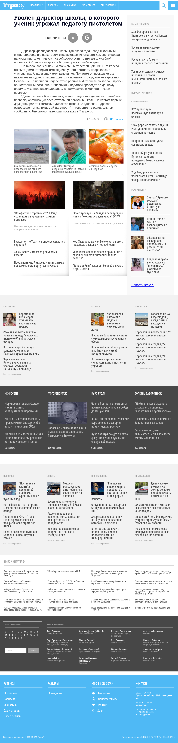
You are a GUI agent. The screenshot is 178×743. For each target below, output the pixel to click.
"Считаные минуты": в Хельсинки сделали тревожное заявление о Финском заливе (23, 601)
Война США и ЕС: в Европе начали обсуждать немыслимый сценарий (151, 601)
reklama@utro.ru (143, 715)
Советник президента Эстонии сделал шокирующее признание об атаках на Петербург (21, 573)
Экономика (70, 5)
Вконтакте (104, 693)
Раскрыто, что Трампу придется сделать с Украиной (39, 243)
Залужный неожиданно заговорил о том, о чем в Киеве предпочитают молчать (154, 583)
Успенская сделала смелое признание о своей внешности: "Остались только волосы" (97, 255)
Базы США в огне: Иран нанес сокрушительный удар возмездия (62, 601)
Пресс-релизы (108, 5)
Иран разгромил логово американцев (152, 608)
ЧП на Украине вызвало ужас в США (63, 571)
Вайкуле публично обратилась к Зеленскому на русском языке (18, 591)
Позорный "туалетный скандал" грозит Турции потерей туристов (109, 591)
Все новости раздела (12, 374)
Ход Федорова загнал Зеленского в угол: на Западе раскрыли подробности (98, 243)
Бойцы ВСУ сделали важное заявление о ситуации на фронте (66, 591)
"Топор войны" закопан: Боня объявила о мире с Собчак (98, 267)
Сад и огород (88, 5)
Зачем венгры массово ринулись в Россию (35, 253)
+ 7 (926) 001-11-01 (145, 712)
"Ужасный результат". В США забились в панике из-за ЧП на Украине (65, 583)
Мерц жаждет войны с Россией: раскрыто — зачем (110, 609)
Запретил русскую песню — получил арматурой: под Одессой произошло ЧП (153, 572)
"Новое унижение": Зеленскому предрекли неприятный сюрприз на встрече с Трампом (152, 592)
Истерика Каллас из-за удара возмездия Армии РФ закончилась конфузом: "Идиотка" (109, 573)
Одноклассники (107, 699)
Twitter (102, 705)
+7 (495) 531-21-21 (144, 702)
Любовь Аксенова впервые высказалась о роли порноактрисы (110, 601)
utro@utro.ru (141, 705)
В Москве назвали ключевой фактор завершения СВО (64, 609)
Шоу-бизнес (36, 5)
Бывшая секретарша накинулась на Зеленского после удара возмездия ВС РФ (23, 609)
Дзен (100, 711)
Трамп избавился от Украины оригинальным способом (17, 583)
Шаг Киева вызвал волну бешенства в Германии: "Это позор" (108, 583)
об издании (55, 693)
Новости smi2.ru (142, 285)
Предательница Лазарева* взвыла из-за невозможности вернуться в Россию (39, 264)
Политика (53, 5)
